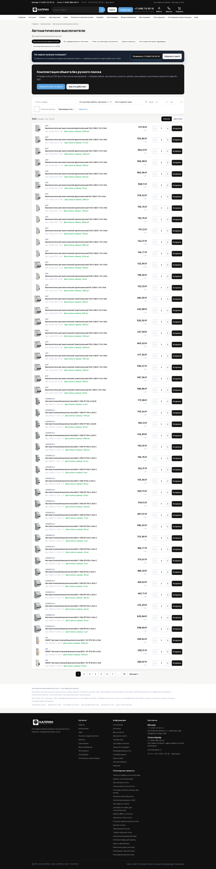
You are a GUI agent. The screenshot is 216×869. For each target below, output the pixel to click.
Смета (112, 10)
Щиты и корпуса (128, 41)
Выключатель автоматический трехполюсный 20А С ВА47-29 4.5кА (76, 322)
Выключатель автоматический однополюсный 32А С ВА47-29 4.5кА (76, 253)
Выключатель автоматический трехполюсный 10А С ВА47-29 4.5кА (76, 299)
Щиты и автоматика (121, 843)
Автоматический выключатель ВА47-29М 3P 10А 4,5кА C (71, 583)
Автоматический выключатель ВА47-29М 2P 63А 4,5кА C (71, 560)
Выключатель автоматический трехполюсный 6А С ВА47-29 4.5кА (75, 390)
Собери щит (125, 10)
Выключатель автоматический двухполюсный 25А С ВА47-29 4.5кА (76, 151)
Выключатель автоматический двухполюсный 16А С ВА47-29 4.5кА (76, 128)
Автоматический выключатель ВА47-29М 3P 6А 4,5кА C (70, 629)
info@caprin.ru (155, 750)
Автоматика (54, 17)
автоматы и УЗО (107, 705)
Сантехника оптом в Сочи (124, 786)
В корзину (177, 128)
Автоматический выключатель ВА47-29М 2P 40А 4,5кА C (71, 538)
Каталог (32, 17)
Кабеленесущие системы (124, 847)
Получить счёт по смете (50, 86)
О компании (118, 725)
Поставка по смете (121, 804)
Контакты (117, 728)
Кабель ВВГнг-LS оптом (123, 814)
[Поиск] (102, 9)
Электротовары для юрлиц (124, 840)
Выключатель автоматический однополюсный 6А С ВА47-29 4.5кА (75, 287)
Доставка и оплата (121, 743)
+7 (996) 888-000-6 (156, 740)
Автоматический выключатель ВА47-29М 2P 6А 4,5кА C (70, 572)
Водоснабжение (128, 17)
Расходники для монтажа (123, 854)
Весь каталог (118, 732)
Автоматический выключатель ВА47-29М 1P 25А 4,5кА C (71, 447)
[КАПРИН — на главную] (41, 9)
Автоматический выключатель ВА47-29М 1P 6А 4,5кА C (70, 481)
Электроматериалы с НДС (124, 800)
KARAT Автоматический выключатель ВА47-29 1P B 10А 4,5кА (73, 640)
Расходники (159, 17)
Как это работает (77, 86)
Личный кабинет (120, 762)
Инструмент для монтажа (124, 851)
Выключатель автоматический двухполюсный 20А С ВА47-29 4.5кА (76, 139)
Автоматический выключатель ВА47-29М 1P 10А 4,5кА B (70, 401)
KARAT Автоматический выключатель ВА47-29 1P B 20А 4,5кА (73, 663)
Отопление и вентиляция (179, 17)
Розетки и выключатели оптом (126, 821)
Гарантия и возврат (121, 747)
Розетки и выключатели (82, 17)
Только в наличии (47, 109)
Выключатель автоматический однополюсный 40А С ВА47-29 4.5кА (76, 265)
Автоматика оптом (121, 782)
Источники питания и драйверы (152, 41)
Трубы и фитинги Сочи (122, 832)
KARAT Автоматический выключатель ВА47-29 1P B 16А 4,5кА (73, 651)
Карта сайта (118, 758)
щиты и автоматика (124, 705)
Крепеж (81, 739)
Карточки (178, 119)
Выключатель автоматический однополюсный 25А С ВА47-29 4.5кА (76, 242)
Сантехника (112, 17)
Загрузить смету (172, 56)
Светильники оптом (121, 828)
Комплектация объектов (123, 796)
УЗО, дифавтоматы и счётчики (75, 41)
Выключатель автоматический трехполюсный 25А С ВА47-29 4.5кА (76, 333)
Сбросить (83, 109)
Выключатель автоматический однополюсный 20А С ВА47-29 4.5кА (76, 230)
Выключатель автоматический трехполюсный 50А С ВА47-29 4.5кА (76, 367)
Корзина (116, 765)
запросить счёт (54, 705)
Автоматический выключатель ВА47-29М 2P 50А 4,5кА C (71, 549)
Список (166, 119)
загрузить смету (39, 705)
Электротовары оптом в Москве (126, 775)
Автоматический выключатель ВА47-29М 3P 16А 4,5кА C (71, 595)
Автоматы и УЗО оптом (122, 817)
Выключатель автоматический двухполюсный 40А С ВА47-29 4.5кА (76, 162)
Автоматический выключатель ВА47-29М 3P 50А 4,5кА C (71, 617)
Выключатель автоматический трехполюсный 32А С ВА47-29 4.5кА (76, 344)
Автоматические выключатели (46, 41)
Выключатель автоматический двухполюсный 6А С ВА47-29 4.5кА (75, 196)
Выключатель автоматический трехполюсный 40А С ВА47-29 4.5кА (76, 356)
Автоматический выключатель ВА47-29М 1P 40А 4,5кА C (71, 469)
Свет (65, 17)
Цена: (151, 102)
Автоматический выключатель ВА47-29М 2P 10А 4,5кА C (71, 492)
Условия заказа (119, 754)
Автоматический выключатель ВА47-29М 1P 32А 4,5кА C (71, 458)
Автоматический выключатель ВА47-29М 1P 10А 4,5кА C (70, 412)
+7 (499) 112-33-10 (144, 8)
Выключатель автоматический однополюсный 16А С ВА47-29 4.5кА (76, 219)
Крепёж (100, 17)
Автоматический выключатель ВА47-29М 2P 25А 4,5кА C (71, 515)
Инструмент (144, 17)
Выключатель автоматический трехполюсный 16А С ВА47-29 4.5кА (76, 310)
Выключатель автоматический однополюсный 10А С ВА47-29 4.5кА (76, 208)
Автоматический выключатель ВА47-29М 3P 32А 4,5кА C (71, 606)
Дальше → (134, 674)
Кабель (42, 17)
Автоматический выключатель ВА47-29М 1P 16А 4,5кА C (70, 435)
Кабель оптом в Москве (123, 779)
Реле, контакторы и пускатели (105, 41)
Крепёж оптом (119, 825)
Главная (22, 17)
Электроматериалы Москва (124, 836)
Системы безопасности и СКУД (46, 46)
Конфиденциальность (122, 751)
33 (124, 674)
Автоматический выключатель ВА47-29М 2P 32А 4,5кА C (71, 526)
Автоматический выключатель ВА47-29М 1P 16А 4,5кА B (70, 424)
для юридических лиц (90, 705)
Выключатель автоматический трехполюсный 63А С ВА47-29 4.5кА (76, 378)
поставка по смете (71, 705)
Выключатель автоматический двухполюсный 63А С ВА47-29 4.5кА (76, 185)
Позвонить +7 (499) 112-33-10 (146, 56)
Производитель (65, 109)
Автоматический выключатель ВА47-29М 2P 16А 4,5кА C (71, 503)
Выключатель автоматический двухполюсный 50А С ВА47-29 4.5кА (76, 174)
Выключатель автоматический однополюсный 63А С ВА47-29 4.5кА (76, 276)
